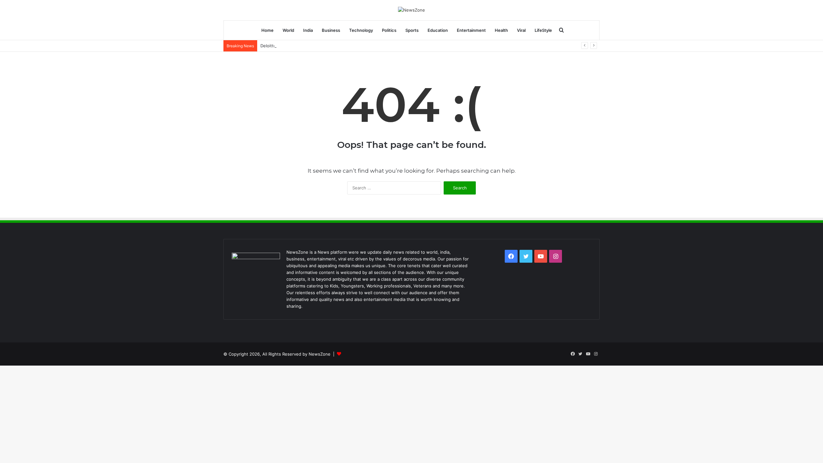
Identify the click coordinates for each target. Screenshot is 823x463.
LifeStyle (543, 30)
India (308, 30)
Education (438, 30)
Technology (361, 30)
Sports (412, 30)
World (288, 30)
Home (267, 30)
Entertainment (471, 30)
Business (331, 30)
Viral (521, 30)
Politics (389, 30)
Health (501, 30)
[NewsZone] (411, 10)
